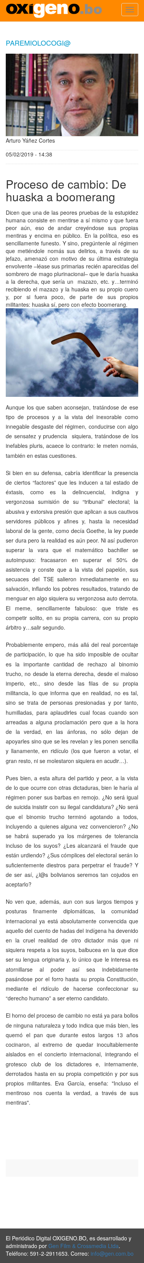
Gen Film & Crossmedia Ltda (83, 1246)
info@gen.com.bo (112, 1253)
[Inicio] (54, 11)
